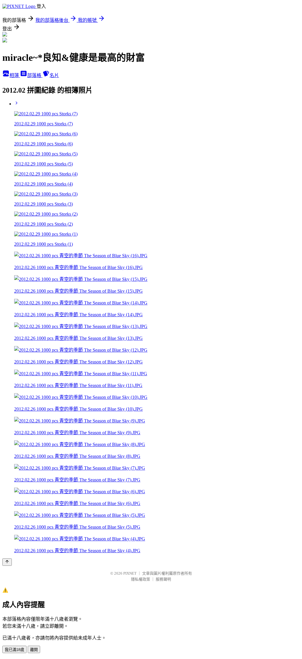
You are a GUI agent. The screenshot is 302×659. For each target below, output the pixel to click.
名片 (54, 75)
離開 (34, 649)
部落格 (34, 75)
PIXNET (130, 573)
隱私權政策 (140, 579)
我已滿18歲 (14, 649)
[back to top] (7, 562)
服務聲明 (163, 579)
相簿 (14, 75)
